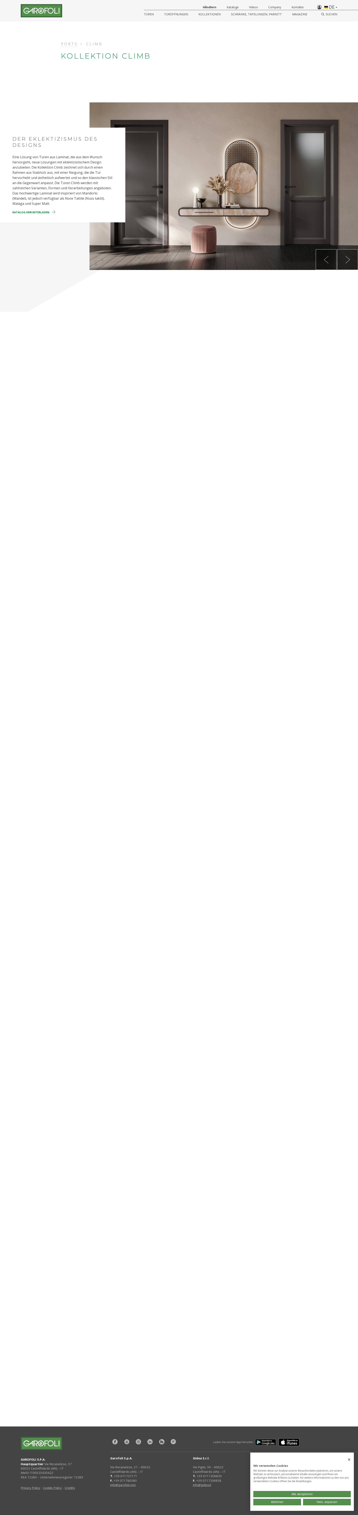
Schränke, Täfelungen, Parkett (256, 14)
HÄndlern (209, 7)
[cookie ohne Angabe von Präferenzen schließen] (349, 1459)
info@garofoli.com (123, 1485)
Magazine (299, 14)
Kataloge (233, 7)
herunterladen (244, 1375)
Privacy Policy (30, 1488)
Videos (253, 7)
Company (274, 7)
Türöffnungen (176, 14)
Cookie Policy (52, 1488)
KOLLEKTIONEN (209, 14)
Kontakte (297, 7)
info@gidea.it (202, 1485)
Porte (69, 43)
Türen (149, 14)
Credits (70, 1488)
